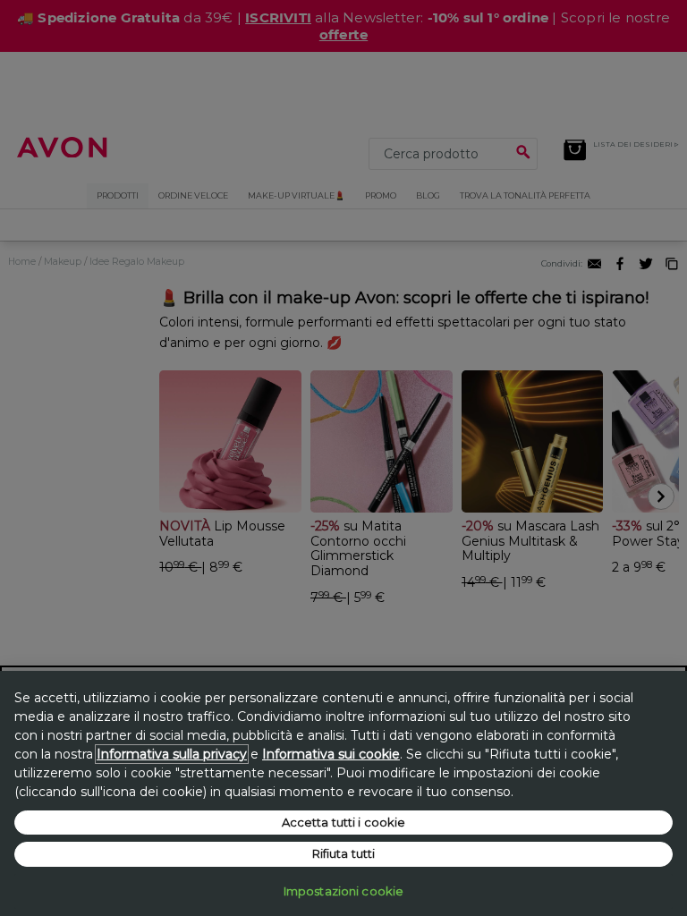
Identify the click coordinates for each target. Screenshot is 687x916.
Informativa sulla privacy (172, 754)
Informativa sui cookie (331, 754)
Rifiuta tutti (344, 853)
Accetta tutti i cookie (344, 822)
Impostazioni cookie (343, 891)
